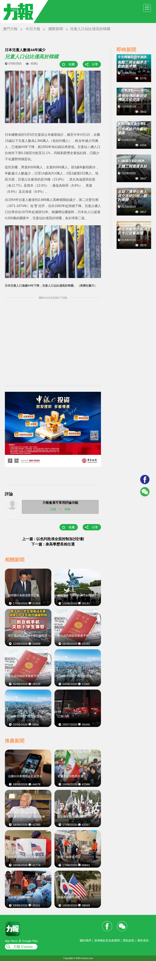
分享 (95, 64)
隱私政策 (128, 940)
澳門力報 (10, 29)
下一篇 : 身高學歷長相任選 (53, 544)
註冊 (53, 509)
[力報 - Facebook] (145, 479)
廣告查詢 (143, 940)
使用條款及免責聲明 (107, 940)
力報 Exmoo (23, 947)
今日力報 (33, 29)
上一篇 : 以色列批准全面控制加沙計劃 (53, 539)
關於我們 (85, 940)
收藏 (72, 64)
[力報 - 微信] (145, 492)
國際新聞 (55, 29)
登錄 (67, 509)
